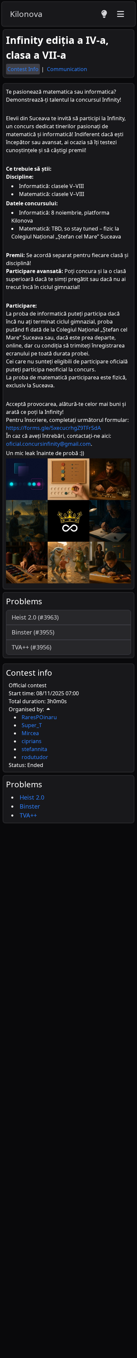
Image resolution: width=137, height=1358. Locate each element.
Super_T (32, 725)
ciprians (32, 741)
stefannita (34, 749)
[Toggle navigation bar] (120, 14)
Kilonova (26, 13)
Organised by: (26, 709)
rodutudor (35, 757)
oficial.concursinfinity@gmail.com (48, 443)
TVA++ (28, 815)
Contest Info (23, 69)
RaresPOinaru (39, 717)
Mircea (30, 733)
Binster (30, 806)
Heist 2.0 (32, 797)
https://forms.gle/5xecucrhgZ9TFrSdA (53, 428)
